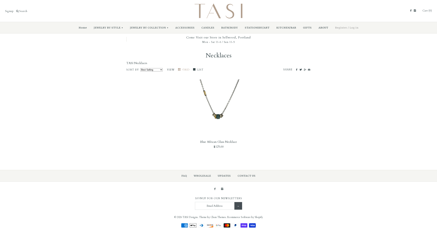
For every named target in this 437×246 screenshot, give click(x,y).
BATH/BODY (229, 27)
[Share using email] (309, 70)
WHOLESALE (202, 175)
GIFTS (307, 27)
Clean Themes (218, 217)
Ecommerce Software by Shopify (245, 217)
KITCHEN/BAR (286, 27)
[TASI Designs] (218, 6)
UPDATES (224, 175)
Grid (186, 69)
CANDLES (207, 27)
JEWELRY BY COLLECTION (149, 27)
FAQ (184, 175)
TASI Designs (190, 217)
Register (341, 27)
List (200, 69)
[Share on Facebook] (296, 70)
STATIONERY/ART (257, 27)
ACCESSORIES (185, 27)
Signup (9, 11)
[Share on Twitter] (300, 70)
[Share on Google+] (304, 70)
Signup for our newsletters (218, 198)
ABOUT (323, 27)
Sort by (132, 69)
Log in (354, 27)
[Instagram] (415, 10)
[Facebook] (410, 10)
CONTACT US (247, 175)
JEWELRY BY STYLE (108, 27)
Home (83, 27)
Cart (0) (427, 10)
